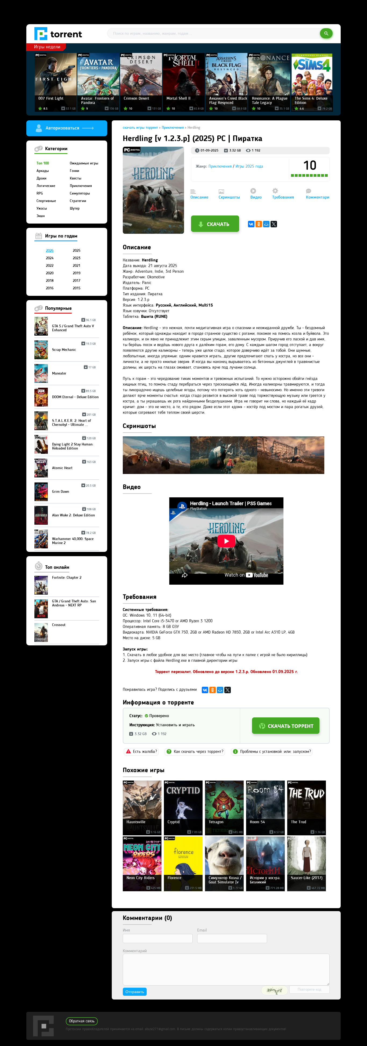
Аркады (43, 171)
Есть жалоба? (145, 752)
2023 (76, 258)
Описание (199, 197)
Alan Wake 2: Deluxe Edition (74, 513)
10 (326, 176)
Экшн (41, 216)
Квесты (75, 178)
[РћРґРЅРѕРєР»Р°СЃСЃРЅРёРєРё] (259, 224)
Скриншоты (229, 197)
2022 (49, 266)
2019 (76, 273)
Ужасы (42, 208)
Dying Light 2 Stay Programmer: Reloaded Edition (74, 444)
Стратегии (78, 201)
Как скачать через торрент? (198, 752)
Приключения (81, 186)
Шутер (75, 208)
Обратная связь (82, 1021)
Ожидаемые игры (84, 163)
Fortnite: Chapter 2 (66, 578)
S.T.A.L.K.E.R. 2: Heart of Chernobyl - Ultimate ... (74, 421)
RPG (40, 193)
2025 (76, 251)
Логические (46, 186)
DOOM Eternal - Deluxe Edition (75, 395)
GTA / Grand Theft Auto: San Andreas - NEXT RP (74, 603)
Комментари (317, 197)
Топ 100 (43, 163)
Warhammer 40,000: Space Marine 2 (74, 539)
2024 (49, 258)
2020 (49, 273)
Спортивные (46, 201)
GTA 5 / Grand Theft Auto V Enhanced (74, 326)
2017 (76, 281)
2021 (76, 266)
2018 (49, 281)
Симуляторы (80, 193)
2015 (76, 288)
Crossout (59, 625)
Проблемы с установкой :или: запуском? (275, 752)
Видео (256, 197)
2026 (49, 251)
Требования (283, 197)
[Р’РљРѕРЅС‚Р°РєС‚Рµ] (251, 224)
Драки (41, 178)
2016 (49, 288)
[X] (274, 224)
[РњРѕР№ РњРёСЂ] (266, 224)
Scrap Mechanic (74, 348)
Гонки (74, 171)
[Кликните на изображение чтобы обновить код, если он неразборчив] (274, 990)
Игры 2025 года (249, 167)
